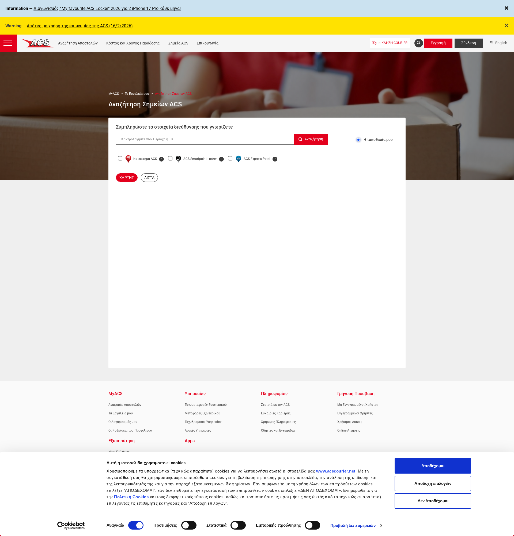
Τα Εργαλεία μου (137, 94)
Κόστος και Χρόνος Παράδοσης (133, 43)
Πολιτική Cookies (131, 496)
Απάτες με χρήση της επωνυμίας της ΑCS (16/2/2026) (80, 25)
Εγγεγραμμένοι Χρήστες (355, 413)
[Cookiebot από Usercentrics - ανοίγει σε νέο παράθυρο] (71, 526)
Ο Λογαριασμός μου (122, 422)
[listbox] (257, 177)
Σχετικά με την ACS (275, 405)
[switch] (188, 525)
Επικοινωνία (207, 43)
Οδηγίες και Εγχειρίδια (278, 430)
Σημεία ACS (178, 43)
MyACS (113, 94)
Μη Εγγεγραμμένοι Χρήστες (357, 405)
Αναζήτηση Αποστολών (78, 43)
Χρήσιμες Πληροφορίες (278, 422)
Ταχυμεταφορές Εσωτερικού (206, 405)
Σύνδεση (468, 43)
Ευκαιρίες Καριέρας (275, 413)
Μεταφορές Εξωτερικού (202, 413)
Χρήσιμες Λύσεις (349, 422)
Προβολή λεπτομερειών (353, 525)
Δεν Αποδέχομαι (433, 500)
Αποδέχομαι (432, 465)
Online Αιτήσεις (348, 430)
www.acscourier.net (336, 471)
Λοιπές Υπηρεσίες (198, 430)
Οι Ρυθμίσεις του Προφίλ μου (130, 430)
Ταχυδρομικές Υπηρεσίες (203, 422)
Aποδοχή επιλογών (432, 483)
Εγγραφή (438, 43)
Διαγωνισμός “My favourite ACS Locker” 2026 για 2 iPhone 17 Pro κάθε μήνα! (107, 8)
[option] (126, 178)
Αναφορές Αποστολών (124, 405)
